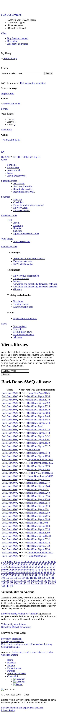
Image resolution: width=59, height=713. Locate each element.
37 (45, 564)
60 (5, 569)
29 (20, 564)
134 (54, 580)
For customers (14, 668)
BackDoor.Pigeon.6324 (38, 529)
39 (51, 564)
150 (11, 586)
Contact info (13, 676)
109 (3, 578)
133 (49, 580)
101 (22, 575)
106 (43, 575)
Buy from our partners (17, 38)
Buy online (12, 41)
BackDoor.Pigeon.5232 (38, 539)
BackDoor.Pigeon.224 (38, 489)
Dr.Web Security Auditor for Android (19, 613)
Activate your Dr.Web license (22, 20)
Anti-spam (17, 652)
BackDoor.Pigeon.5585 (38, 419)
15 (34, 561)
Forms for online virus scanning (28, 205)
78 (5, 572)
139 (20, 583)
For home (11, 165)
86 (29, 572)
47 (20, 567)
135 (3, 583)
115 (27, 578)
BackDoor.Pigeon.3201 (38, 439)
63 (14, 569)
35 (39, 564)
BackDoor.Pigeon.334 (38, 509)
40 (54, 564)
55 (45, 567)
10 (19, 561)
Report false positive (23, 189)
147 (54, 583)
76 (54, 569)
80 (11, 572)
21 (52, 561)
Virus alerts (18, 329)
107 (48, 575)
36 (42, 564)
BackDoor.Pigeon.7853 (38, 549)
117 (35, 578)
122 (3, 580)
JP (24, 157)
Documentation (15, 25)
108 (52, 575)
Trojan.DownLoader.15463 (40, 459)
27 (14, 564)
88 (35, 572)
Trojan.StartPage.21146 (38, 393)
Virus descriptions (21, 241)
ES (15, 157)
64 (17, 569)
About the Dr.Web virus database (29, 258)
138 (16, 583)
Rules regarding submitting (33, 83)
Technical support (16, 22)
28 (17, 564)
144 (41, 583)
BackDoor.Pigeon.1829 (38, 443)
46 (17, 567)
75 (51, 569)
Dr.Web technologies (23, 264)
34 (35, 564)
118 (39, 578)
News (10, 173)
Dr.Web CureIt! (20, 207)
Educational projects (23, 306)
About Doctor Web (16, 175)
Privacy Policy (8, 710)
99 (14, 575)
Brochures (18, 301)
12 (24, 561)
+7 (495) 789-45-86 (10, 103)
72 (42, 569)
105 (39, 575)
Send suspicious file (22, 186)
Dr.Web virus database (34, 652)
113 (19, 578)
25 (8, 564)
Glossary (17, 289)
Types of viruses (21, 278)
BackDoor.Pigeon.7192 (38, 403)
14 (30, 561)
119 (44, 578)
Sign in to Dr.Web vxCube (26, 233)
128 (28, 580)
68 (29, 569)
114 (23, 578)
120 (48, 578)
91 (45, 572)
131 (41, 580)
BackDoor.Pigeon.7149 (38, 546)
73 (45, 569)
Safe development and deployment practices (22, 707)
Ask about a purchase (17, 43)
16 (37, 561)
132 (45, 580)
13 (27, 561)
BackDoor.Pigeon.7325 (38, 406)
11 (22, 561)
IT (21, 157)
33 (32, 564)
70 (35, 569)
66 (23, 569)
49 (26, 567)
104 (35, 575)
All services (19, 183)
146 (49, 583)
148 (3, 586)
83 (20, 572)
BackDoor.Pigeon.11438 (39, 536)
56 (48, 567)
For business (13, 167)
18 (43, 561)
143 (37, 583)
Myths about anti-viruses (25, 318)
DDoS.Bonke (33, 449)
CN (7, 157)
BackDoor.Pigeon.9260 (38, 492)
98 (11, 575)
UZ (32, 157)
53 (39, 567)
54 (42, 567)
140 (24, 583)
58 (54, 567)
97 (8, 575)
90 (42, 572)
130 (37, 580)
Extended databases (22, 261)
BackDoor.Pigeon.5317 (38, 446)
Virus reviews (19, 326)
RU (3, 157)
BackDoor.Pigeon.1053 (38, 456)
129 (32, 580)
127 (24, 580)
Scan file (17, 199)
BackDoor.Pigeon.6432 (38, 436)
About (16, 222)
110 (7, 578)
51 (32, 567)
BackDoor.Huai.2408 (37, 522)
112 (15, 578)
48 (23, 567)
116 (31, 578)
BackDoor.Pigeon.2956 (38, 396)
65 (20, 569)
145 (45, 583)
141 (28, 583)
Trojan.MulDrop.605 (37, 556)
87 (32, 572)
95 (2, 575)
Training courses (21, 304)
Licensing (18, 225)
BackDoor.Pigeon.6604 (38, 413)
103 (31, 575)
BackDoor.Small (35, 426)
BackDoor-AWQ (10, 393)
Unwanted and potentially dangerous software (35, 284)
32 (29, 564)
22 (55, 561)
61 (8, 569)
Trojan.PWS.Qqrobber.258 (40, 473)
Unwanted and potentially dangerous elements (35, 286)
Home (10, 660)
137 (11, 583)
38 (48, 564)
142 (32, 583)
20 (49, 561)
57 (51, 567)
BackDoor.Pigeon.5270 (38, 399)
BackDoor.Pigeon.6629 (38, 409)
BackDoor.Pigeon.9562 (38, 469)
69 (32, 569)
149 (7, 586)
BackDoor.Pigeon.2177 (38, 482)
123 (7, 580)
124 (11, 580)
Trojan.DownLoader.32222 (40, 552)
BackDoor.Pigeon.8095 (38, 519)
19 (46, 561)
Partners (11, 670)
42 (5, 567)
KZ (28, 157)
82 (17, 572)
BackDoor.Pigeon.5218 (38, 429)
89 (39, 572)
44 (11, 567)
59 (2, 569)
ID (39, 157)
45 (14, 567)
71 (39, 569)
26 (11, 564)
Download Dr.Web (17, 28)
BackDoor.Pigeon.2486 (38, 416)
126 (20, 580)
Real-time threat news (23, 334)
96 (5, 575)
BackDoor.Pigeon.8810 (38, 506)
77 (2, 572)
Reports (17, 228)
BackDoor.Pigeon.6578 (38, 433)
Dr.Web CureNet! (21, 210)
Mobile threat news (22, 332)
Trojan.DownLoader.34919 (40, 476)
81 (14, 572)
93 (51, 572)
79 (8, 572)
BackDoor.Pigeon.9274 (38, 423)
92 (48, 572)
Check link (18, 202)
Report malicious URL (24, 191)
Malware (17, 281)
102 (26, 575)
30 (23, 564)
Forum (4, 108)
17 (40, 561)
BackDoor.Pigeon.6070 (38, 466)
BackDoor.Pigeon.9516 (38, 502)
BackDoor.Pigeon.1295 (38, 499)
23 (2, 564)
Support (11, 665)
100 (18, 575)
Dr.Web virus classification (26, 275)
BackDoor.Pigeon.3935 (38, 496)
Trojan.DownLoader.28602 (40, 463)
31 (26, 564)
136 (7, 583)
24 (5, 564)
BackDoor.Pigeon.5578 (38, 453)
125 (16, 580)
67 (26, 569)
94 (54, 572)
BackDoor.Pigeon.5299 (38, 532)
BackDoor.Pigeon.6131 (38, 479)
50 (29, 567)
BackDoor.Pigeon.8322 (38, 542)
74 (48, 569)
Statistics (17, 231)
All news (17, 337)
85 (26, 572)
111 (11, 578)
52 (35, 567)
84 (23, 572)
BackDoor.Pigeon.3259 (38, 512)
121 (52, 578)
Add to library (10, 58)
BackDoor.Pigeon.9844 (38, 486)
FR (18, 157)
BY (36, 157)
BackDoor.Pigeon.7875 (38, 516)
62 (11, 569)
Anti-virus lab (13, 170)
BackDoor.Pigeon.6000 (38, 526)
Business (11, 662)
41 (2, 567)
